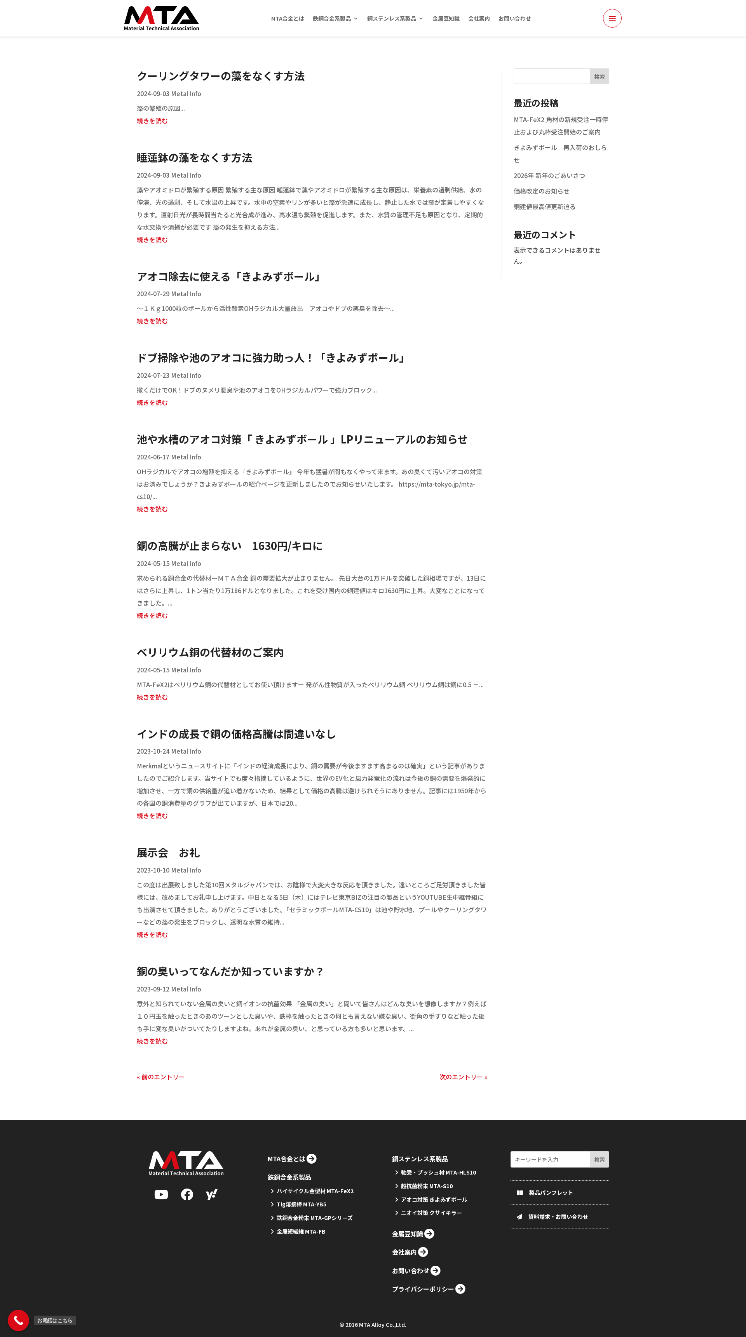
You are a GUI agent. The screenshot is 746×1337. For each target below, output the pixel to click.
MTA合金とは (287, 19)
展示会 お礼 (168, 852)
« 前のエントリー (161, 1076)
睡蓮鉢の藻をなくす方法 (194, 157)
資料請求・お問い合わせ (558, 1216)
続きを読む (152, 120)
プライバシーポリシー (423, 1288)
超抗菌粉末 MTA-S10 (427, 1186)
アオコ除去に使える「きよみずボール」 (231, 276)
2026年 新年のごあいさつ (549, 175)
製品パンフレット (551, 1192)
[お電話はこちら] (18, 1320)
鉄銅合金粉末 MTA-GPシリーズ (315, 1218)
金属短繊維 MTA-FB (301, 1231)
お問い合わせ (514, 19)
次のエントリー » (463, 1076)
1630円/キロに (230, 545)
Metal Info (186, 93)
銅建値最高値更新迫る (545, 206)
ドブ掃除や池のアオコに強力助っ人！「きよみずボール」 (273, 357)
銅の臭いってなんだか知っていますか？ (231, 971)
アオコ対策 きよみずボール (434, 1199)
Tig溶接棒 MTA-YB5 (301, 1204)
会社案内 (479, 19)
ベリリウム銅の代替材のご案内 (210, 652)
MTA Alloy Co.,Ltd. (382, 1324)
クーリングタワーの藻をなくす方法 (221, 75)
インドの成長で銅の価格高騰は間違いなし (236, 733)
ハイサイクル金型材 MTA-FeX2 (315, 1191)
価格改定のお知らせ (542, 190)
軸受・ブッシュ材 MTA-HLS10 (438, 1172)
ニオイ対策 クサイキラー (431, 1213)
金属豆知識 (446, 19)
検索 (599, 76)
